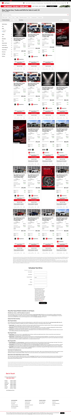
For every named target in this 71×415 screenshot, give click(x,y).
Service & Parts (54, 2)
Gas (29, 17)
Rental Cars (59, 2)
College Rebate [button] (16, 55)
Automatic (40, 17)
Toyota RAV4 (11, 346)
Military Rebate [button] (16, 54)
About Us (62, 2)
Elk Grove (39, 316)
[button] (10, 0)
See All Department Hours (10, 390)
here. (42, 300)
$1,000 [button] (25, 46)
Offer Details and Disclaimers (59, 46)
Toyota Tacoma (54, 315)
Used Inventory (33, 2)
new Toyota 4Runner (36, 344)
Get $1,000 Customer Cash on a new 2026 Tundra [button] (17, 48)
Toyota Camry (15, 315)
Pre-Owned (13, 403)
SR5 (10, 17)
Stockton (36, 316)
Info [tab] (22, 42)
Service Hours (27, 407)
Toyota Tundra (11, 336)
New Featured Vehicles (14, 406)
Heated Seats (34, 17)
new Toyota (32, 356)
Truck (13, 17)
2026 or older (5, 17)
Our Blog (53, 404)
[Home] (3, 3)
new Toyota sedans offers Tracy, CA (56, 322)
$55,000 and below (23, 17)
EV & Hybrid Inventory (39, 2)
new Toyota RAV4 (31, 346)
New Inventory (28, 2)
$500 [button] (25, 53)
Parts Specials (27, 406)
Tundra (11, 19)
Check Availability (19, 64)
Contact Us (54, 401)
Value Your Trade (19, 66)
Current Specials (13, 407)
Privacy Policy (30, 413)
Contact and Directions (55, 403)
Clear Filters (21, 19)
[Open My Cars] (67, 3)
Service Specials (27, 403)
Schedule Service (27, 401)
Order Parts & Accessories (29, 404)
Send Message (42, 302)
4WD (17, 17)
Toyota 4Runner (12, 344)
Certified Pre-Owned (14, 404)
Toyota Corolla (11, 325)
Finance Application (42, 401)
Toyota (16, 19)
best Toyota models (37, 314)
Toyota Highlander (34, 315)
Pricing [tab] (17, 42)
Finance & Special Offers (47, 2)
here (52, 413)
